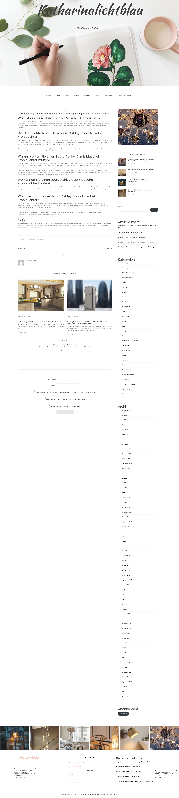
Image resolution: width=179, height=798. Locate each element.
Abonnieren (123, 713)
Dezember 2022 (126, 623)
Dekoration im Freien (128, 273)
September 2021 (127, 682)
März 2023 (125, 609)
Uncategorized (65, 110)
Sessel (124, 355)
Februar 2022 (126, 662)
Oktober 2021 (126, 677)
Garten (124, 292)
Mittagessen (125, 331)
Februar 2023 (126, 614)
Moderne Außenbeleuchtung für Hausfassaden (138, 180)
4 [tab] (68, 340)
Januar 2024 (125, 560)
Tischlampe (125, 365)
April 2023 (125, 604)
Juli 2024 (124, 531)
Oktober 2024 (126, 517)
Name (52, 374)
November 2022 (126, 628)
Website (52, 385)
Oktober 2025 (126, 459)
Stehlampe (125, 360)
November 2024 (126, 512)
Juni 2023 (124, 594)
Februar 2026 (126, 439)
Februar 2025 (126, 497)
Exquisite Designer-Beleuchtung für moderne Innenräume (142, 190)
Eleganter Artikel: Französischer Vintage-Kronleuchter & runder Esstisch (141, 160)
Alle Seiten (70, 779)
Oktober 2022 (126, 633)
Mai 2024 (124, 541)
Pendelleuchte (126, 345)
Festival (97, 95)
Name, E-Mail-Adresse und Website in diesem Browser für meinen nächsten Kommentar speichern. (66, 392)
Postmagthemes (114, 794)
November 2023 (126, 570)
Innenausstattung (127, 307)
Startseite (49, 95)
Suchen (120, 206)
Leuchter (124, 321)
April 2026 (125, 429)
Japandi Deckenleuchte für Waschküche (87, 321)
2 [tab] (64, 340)
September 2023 (127, 580)
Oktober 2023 (126, 575)
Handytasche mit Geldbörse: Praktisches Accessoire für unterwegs (39, 322)
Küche (123, 311)
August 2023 (125, 585)
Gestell (124, 302)
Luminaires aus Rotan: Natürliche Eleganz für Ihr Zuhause (164, 773)
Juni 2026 (124, 420)
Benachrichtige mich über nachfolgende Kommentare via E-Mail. (65, 399)
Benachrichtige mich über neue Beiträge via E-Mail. (66, 406)
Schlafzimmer (126, 350)
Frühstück (125, 287)
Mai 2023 (124, 599)
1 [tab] (62, 340)
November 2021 (126, 672)
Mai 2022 (124, 648)
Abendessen (125, 263)
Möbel (67, 95)
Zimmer (76, 95)
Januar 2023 (125, 619)
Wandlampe (125, 379)
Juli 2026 (124, 415)
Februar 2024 (126, 556)
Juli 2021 (124, 686)
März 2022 (125, 657)
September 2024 (127, 522)
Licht (58, 95)
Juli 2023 (124, 589)
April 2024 (125, 546)
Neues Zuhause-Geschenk (130, 340)
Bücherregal (125, 268)
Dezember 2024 (126, 507)
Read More (22, 335)
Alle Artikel (70, 775)
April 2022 (125, 653)
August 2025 (125, 468)
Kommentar (65, 351)
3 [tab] (66, 340)
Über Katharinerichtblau (74, 766)
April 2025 (125, 488)
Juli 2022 (124, 643)
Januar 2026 (125, 444)
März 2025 (125, 492)
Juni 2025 (124, 478)
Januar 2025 (125, 502)
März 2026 (125, 434)
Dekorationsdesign (125, 95)
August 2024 (125, 526)
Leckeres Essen (109, 95)
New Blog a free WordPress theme (95, 794)
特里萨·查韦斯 (32, 261)
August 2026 (125, 410)
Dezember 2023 (126, 565)
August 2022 (125, 638)
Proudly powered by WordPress (70, 794)
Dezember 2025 (126, 449)
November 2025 (126, 454)
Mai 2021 (124, 691)
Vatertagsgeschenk (128, 374)
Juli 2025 (124, 473)
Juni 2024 (124, 536)
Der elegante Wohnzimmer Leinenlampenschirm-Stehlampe (136, 247)
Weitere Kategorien (73, 783)
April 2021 (125, 696)
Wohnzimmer (126, 389)
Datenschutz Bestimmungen (76, 762)
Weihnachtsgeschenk (128, 384)
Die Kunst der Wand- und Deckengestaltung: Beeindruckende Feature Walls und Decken (25, 773)
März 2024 (125, 551)
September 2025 (127, 463)
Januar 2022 (125, 667)
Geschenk (87, 95)
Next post (109, 248)
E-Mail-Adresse (52, 379)
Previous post (22, 248)
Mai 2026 (124, 425)
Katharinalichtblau (89, 9)
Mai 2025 (124, 483)
